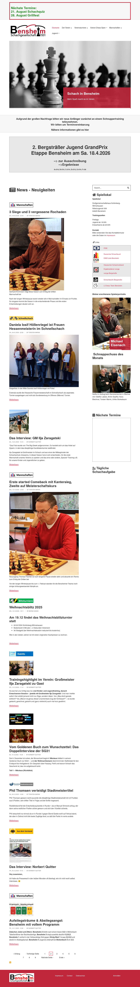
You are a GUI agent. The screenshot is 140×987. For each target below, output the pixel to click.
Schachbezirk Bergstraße (113, 279)
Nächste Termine (108, 415)
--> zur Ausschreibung (70, 161)
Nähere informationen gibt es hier (70, 129)
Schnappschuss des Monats (107, 356)
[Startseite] (27, 30)
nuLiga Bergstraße (110, 273)
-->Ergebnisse (69, 164)
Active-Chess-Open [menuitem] (97, 28)
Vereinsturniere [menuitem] (79, 28)
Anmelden (116, 976)
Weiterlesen (14, 308)
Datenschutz (80, 976)
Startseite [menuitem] (55, 27)
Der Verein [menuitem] (65, 28)
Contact (69, 976)
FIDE (105, 248)
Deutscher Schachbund (112, 254)
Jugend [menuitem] (54, 34)
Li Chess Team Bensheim (113, 285)
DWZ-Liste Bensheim (111, 258)
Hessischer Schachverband (114, 265)
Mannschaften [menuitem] (114, 28)
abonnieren (10, 962)
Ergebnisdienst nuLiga (111, 269)
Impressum (111, 235)
